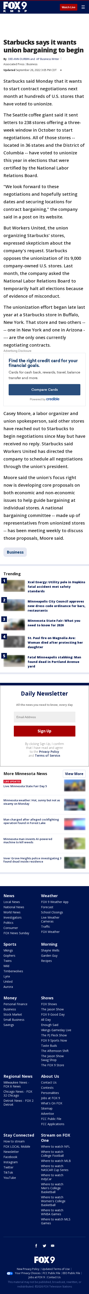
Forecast (47, 907)
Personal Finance (15, 1004)
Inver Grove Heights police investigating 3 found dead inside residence (32, 860)
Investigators (12, 917)
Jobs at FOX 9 (50, 1098)
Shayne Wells (50, 950)
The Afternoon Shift (55, 1051)
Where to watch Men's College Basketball (52, 1188)
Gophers (9, 955)
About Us (50, 1076)
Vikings (8, 950)
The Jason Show (52, 1009)
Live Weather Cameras (50, 919)
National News (13, 907)
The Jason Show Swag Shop (52, 1058)
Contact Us (49, 1082)
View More (74, 773)
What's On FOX (51, 1103)
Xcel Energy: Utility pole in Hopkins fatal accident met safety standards (56, 586)
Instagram (10, 1162)
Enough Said (49, 1025)
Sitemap (46, 1108)
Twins (7, 961)
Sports (9, 944)
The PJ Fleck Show (54, 1035)
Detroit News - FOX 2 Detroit (18, 1103)
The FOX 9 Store (52, 1065)
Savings (8, 1025)
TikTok (8, 1172)
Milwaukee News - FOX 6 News (16, 1084)
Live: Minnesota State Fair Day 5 (25, 786)
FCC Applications (52, 1124)
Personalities (50, 1093)
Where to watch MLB (56, 1161)
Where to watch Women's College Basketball (53, 1201)
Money (10, 997)
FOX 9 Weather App (54, 902)
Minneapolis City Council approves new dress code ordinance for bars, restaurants (56, 605)
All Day (46, 1020)
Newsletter (11, 1152)
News (8, 895)
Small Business (13, 1020)
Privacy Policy (49, 752)
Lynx (6, 976)
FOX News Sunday (16, 933)
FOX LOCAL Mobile (16, 1146)
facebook (36, 1245)
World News (12, 912)
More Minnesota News (25, 773)
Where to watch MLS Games (55, 1221)
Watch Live (68, 7)
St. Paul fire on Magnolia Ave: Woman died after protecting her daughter (55, 642)
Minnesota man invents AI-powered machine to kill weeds (27, 840)
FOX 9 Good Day (53, 1014)
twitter (44, 1245)
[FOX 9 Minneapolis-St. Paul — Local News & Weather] (16, 7)
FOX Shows (49, 1004)
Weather (49, 895)
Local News (11, 902)
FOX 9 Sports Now (54, 1040)
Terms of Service (47, 755)
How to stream (14, 1141)
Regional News (17, 1076)
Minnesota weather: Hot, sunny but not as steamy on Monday (31, 802)
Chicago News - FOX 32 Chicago (17, 1093)
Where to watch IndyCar (52, 1177)
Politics (8, 923)
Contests (47, 1088)
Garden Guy (49, 955)
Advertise (47, 1113)
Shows (47, 997)
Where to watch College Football (52, 1154)
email (52, 1245)
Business (32, 64)
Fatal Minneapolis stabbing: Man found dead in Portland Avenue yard (54, 661)
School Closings (52, 912)
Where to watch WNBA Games (52, 1212)
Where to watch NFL (55, 1146)
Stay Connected (18, 1135)
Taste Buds (49, 1046)
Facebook (10, 1157)
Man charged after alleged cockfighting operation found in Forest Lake (31, 821)
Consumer (10, 928)
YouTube (9, 1178)
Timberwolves (13, 971)
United (8, 981)
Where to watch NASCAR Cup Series (54, 1168)
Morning (49, 944)
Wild (6, 966)
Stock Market (12, 1014)
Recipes (46, 961)
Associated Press (13, 64)
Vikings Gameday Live (56, 1030)
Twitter (8, 1167)
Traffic (45, 926)
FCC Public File (51, 1119)
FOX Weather (50, 932)
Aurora (8, 987)
